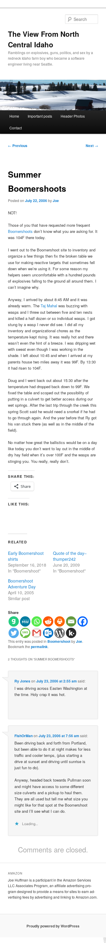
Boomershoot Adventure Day (22, 584)
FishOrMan (23, 735)
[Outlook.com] (48, 633)
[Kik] (71, 633)
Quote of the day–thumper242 (70, 556)
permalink (39, 646)
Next (92, 145)
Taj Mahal (49, 305)
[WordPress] (59, 633)
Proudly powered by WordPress (53, 926)
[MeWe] (25, 621)
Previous (17, 145)
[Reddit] (48, 621)
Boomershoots (20, 231)
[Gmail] (37, 633)
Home (14, 116)
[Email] (71, 621)
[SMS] (25, 633)
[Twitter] (14, 633)
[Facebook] (82, 621)
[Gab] (14, 621)
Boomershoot (58, 641)
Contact (15, 127)
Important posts (40, 116)
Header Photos (73, 116)
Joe (56, 200)
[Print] (59, 621)
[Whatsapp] (37, 621)
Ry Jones (22, 681)
